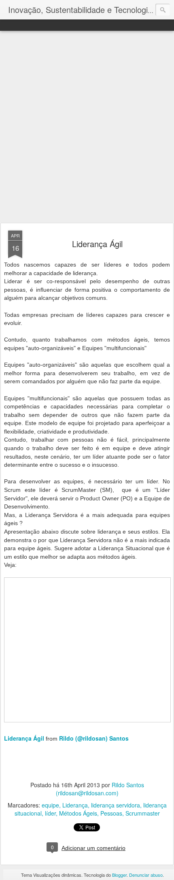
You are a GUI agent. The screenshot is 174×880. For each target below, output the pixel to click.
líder (50, 813)
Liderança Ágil (97, 244)
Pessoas (111, 813)
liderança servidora (115, 805)
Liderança (75, 805)
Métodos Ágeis (78, 813)
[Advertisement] (87, 127)
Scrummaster (142, 813)
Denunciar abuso (146, 874)
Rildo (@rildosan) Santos (94, 738)
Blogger (119, 874)
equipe (50, 805)
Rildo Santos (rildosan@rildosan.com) (100, 789)
